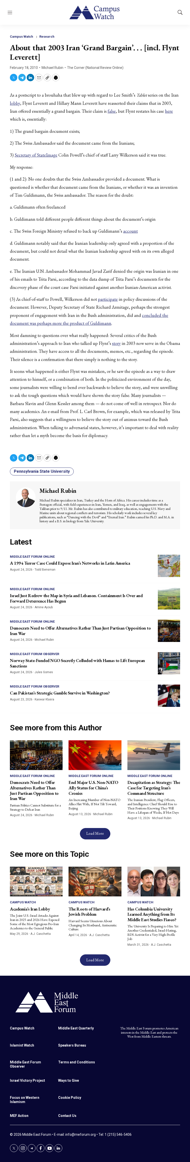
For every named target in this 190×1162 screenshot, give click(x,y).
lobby (15, 103)
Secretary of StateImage (36, 155)
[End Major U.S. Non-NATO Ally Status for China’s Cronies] (95, 755)
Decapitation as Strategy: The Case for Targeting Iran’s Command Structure (153, 787)
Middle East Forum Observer (34, 654)
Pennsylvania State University (42, 471)
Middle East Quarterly (76, 1028)
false (112, 111)
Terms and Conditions (76, 1062)
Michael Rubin (52, 68)
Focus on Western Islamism (24, 1100)
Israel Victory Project (27, 1080)
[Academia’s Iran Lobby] (36, 881)
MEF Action (19, 1116)
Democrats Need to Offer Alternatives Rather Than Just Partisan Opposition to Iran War (80, 630)
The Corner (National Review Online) (95, 68)
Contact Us (67, 1116)
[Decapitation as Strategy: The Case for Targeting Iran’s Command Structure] (153, 755)
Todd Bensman (45, 569)
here (169, 111)
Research (46, 36)
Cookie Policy (69, 1098)
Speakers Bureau (72, 1045)
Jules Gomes (44, 672)
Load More (95, 833)
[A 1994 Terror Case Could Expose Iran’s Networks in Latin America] (169, 566)
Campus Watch (21, 36)
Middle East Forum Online (32, 556)
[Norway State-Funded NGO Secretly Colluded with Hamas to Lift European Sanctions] (169, 663)
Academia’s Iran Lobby (30, 909)
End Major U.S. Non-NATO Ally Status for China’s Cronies (93, 787)
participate (108, 299)
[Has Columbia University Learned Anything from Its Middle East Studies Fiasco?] (153, 881)
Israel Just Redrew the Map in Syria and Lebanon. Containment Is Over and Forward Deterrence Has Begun (76, 598)
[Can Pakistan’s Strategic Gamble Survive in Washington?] (169, 696)
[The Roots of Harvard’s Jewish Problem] (95, 881)
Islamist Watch (22, 1045)
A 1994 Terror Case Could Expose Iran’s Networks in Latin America (70, 563)
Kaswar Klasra (44, 699)
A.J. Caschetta (40, 934)
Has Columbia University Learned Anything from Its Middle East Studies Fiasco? (151, 914)
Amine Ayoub (44, 607)
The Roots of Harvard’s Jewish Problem (89, 911)
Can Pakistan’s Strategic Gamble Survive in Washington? (60, 693)
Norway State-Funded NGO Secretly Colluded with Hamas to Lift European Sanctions (77, 663)
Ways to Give (68, 1080)
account (130, 231)
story (116, 343)
